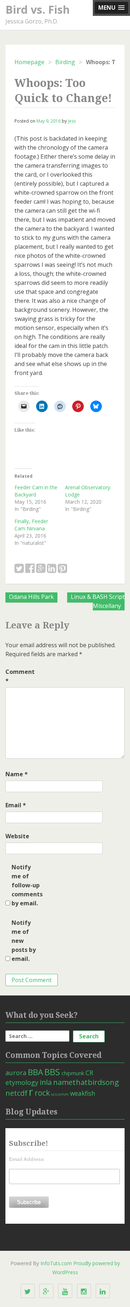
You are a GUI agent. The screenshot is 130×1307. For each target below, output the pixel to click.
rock (42, 1093)
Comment (19, 676)
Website (17, 836)
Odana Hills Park (31, 597)
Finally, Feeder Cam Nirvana (31, 525)
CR (89, 1072)
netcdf (16, 1093)
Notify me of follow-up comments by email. (26, 885)
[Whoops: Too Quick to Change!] (19, 569)
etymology (21, 1082)
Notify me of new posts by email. (24, 941)
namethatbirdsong (86, 1082)
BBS (52, 1072)
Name (16, 774)
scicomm (60, 1094)
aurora (15, 1072)
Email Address (26, 1159)
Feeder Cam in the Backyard (35, 491)
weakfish (82, 1093)
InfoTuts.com (56, 1263)
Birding (65, 62)
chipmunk (72, 1073)
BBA (35, 1072)
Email (15, 805)
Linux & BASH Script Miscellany (98, 601)
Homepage (29, 62)
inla (46, 1082)
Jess (72, 121)
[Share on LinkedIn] (51, 569)
